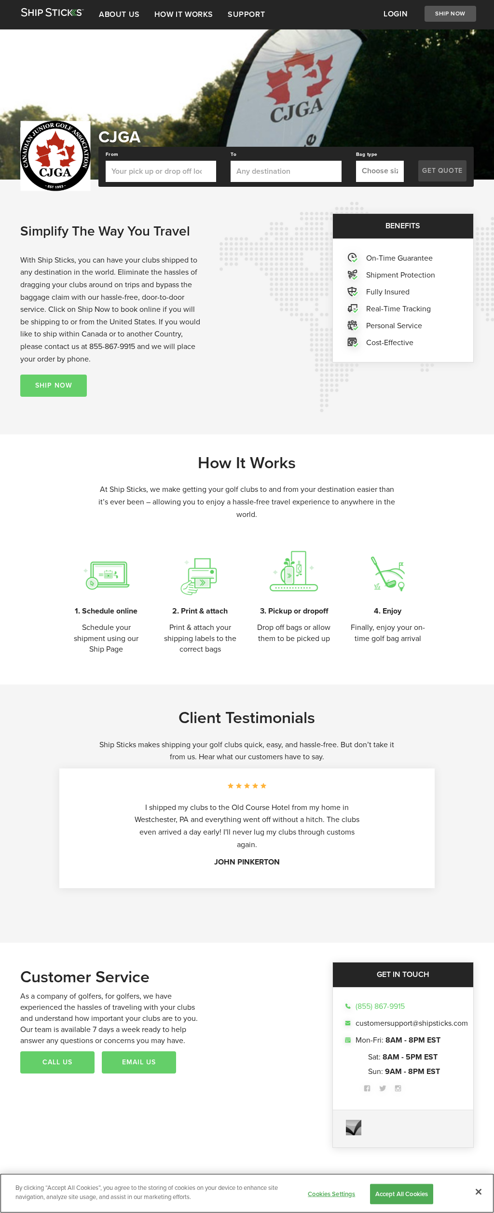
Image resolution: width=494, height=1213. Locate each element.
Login (396, 13)
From (112, 154)
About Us (119, 14)
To (233, 154)
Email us (139, 1062)
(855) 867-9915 (380, 1006)
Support (246, 14)
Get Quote (442, 171)
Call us (57, 1062)
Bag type (367, 154)
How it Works (183, 14)
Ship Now (450, 13)
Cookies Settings (331, 1194)
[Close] (478, 1191)
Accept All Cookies (401, 1194)
